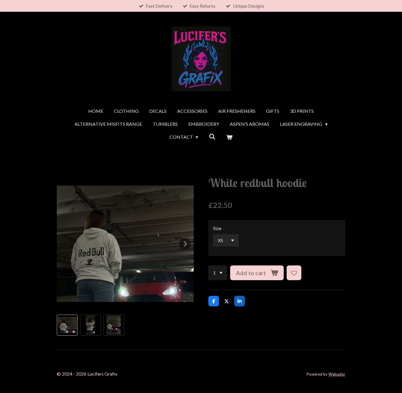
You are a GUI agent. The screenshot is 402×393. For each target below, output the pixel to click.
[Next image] (185, 244)
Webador (336, 374)
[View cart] (229, 137)
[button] (67, 325)
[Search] (212, 136)
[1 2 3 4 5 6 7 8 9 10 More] (217, 272)
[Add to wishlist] (294, 272)
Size (217, 228)
